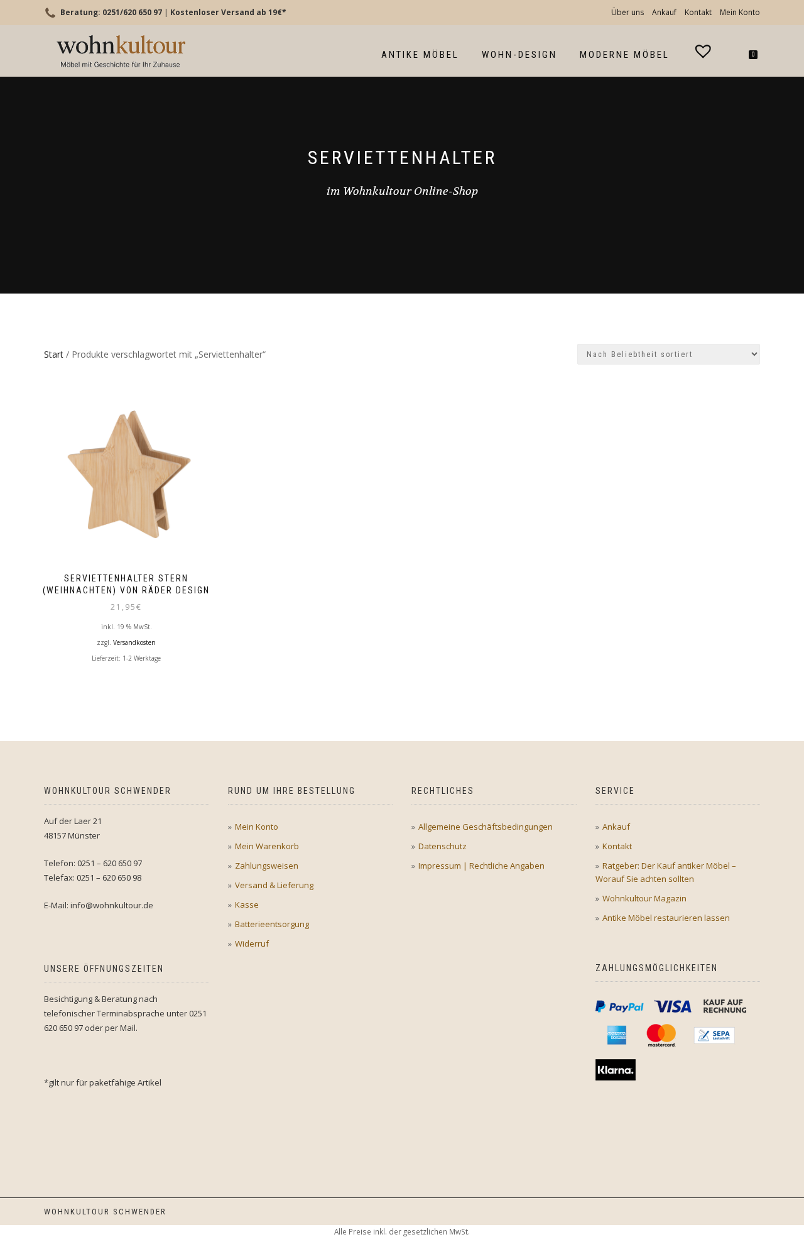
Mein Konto (740, 12)
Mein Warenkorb (267, 846)
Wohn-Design (519, 54)
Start (53, 354)
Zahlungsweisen (266, 865)
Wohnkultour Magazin (644, 898)
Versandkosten (134, 642)
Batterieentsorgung (272, 924)
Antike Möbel (420, 54)
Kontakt (698, 12)
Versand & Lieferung (274, 885)
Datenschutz (442, 846)
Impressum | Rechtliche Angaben (481, 865)
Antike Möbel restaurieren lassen (666, 917)
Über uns (627, 12)
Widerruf (252, 943)
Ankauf (664, 12)
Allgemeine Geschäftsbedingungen (485, 826)
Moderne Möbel (625, 54)
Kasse (247, 904)
